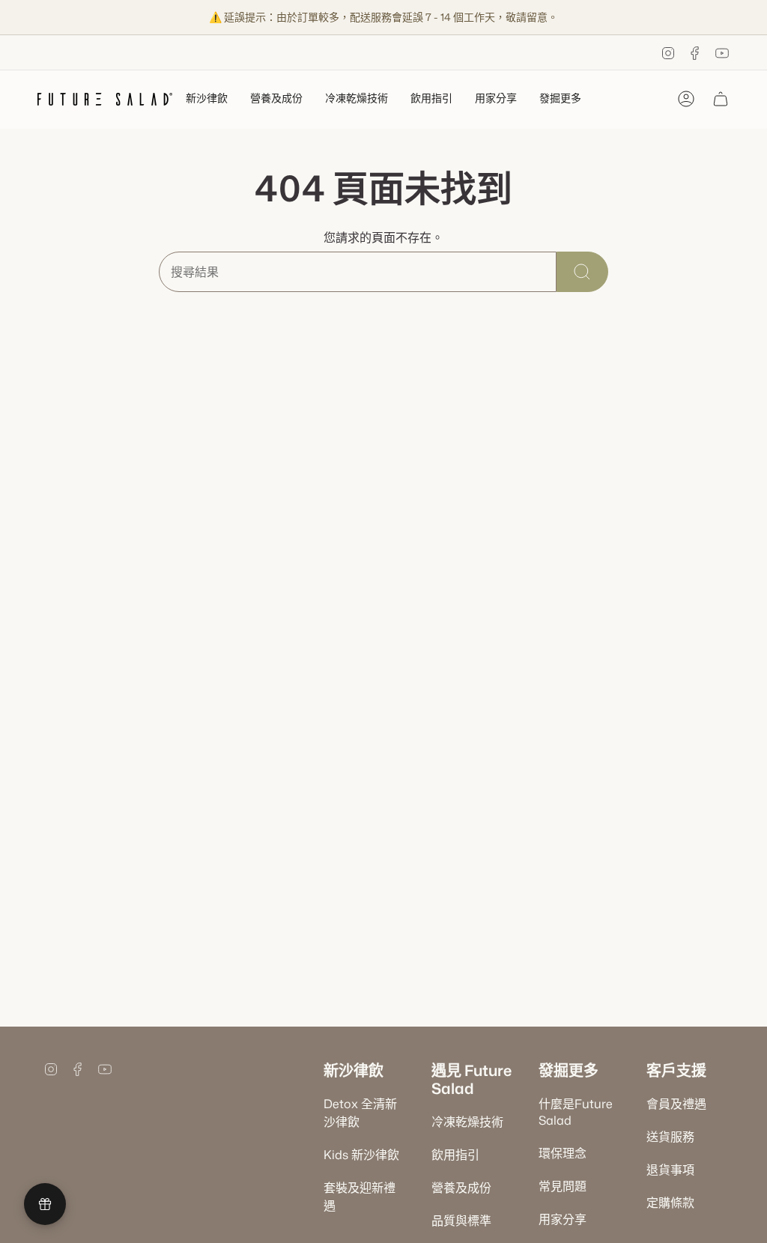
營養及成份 (461, 1187)
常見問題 (562, 1186)
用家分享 (562, 1219)
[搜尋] (582, 272)
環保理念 (562, 1153)
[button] (207, 99)
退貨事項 (670, 1169)
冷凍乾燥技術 (467, 1121)
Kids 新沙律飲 (361, 1154)
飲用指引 (455, 1154)
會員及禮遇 (676, 1103)
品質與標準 (461, 1220)
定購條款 (670, 1202)
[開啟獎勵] (45, 1204)
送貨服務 (670, 1136)
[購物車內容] (720, 99)
